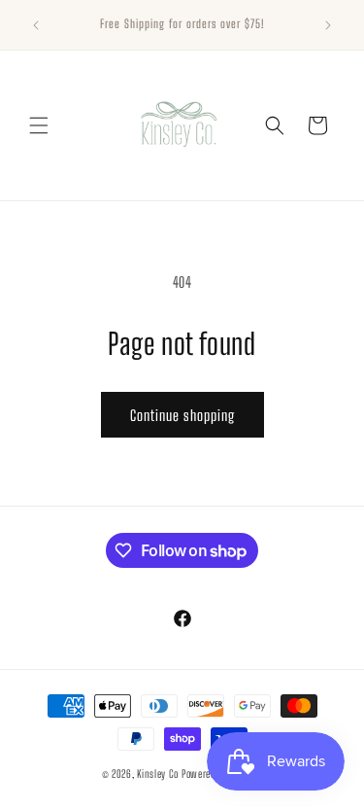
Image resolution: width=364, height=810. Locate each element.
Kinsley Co (158, 773)
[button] (38, 125)
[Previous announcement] (36, 25)
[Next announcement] (328, 25)
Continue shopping (182, 415)
